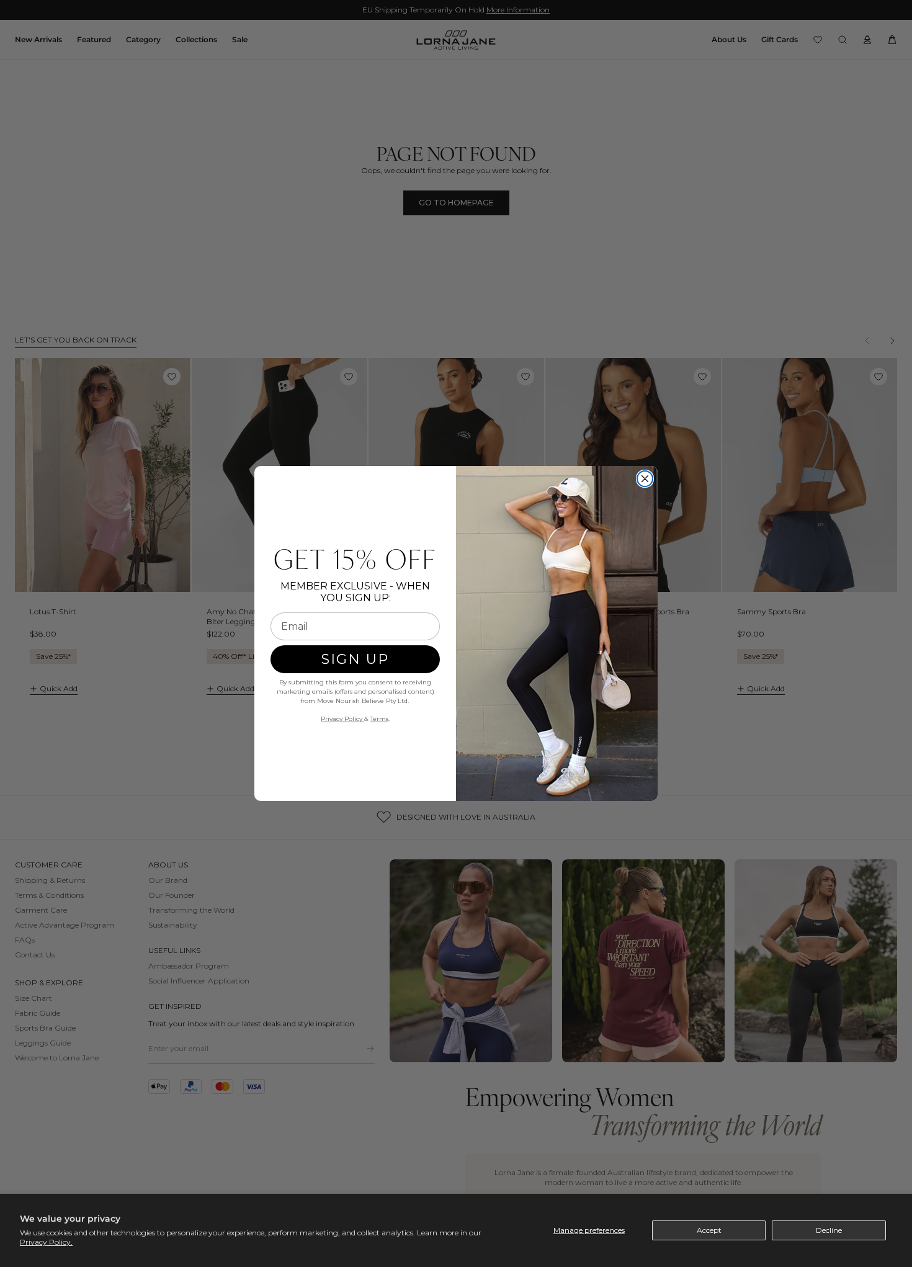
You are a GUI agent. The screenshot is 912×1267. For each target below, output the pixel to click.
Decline (829, 1230)
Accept (709, 1230)
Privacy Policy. (46, 1242)
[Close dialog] (645, 478)
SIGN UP (355, 659)
